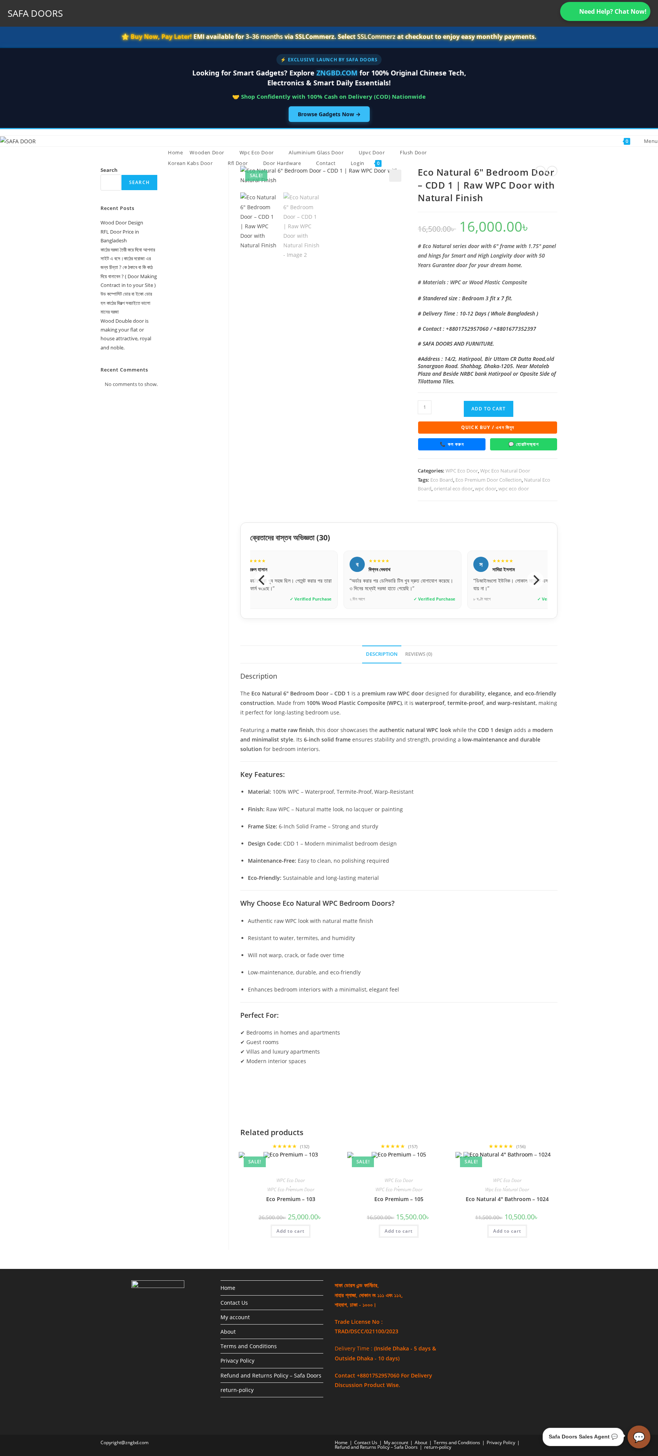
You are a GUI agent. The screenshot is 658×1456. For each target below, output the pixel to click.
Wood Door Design (122, 222)
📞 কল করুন (452, 444)
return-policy (237, 1390)
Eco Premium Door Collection (488, 479)
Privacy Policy (237, 1360)
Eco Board (441, 479)
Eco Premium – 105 (398, 1199)
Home (227, 1287)
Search (109, 170)
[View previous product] (540, 171)
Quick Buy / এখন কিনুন (487, 427)
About (228, 1331)
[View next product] (552, 171)
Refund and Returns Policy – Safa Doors (270, 1375)
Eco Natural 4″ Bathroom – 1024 (507, 1199)
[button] (395, 176)
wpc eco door (513, 488)
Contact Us (234, 1302)
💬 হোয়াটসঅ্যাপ (523, 444)
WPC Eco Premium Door (290, 1189)
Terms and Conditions (248, 1346)
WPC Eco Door (462, 470)
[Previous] (262, 580)
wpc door (485, 488)
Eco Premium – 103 (290, 1199)
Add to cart (488, 408)
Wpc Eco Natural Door (505, 470)
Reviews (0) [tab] (418, 654)
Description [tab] (382, 654)
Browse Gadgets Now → (329, 114)
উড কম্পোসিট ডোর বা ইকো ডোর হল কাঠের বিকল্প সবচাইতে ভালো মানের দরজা (126, 302)
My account (235, 1317)
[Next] (535, 580)
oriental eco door (453, 488)
